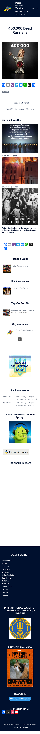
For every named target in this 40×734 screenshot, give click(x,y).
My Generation (20, 266)
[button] (33, 8)
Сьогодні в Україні (9, 156)
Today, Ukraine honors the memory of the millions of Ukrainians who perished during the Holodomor (19, 230)
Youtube (5, 595)
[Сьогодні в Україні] (20, 138)
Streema (5, 589)
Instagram (6, 569)
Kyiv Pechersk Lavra (10, 187)
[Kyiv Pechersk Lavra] (20, 170)
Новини (5, 92)
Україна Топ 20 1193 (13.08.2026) (23, 310)
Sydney (25, 727)
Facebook (6, 566)
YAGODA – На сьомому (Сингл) (19, 109)
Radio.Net (5, 584)
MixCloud (5, 572)
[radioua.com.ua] (16, 452)
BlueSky (5, 563)
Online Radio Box (8, 575)
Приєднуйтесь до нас (21, 699)
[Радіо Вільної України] (8, 9)
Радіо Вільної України (19, 5)
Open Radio (6, 578)
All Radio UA (7, 560)
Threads (5, 592)
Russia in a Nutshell (21, 103)
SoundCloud (7, 587)
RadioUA (5, 581)
